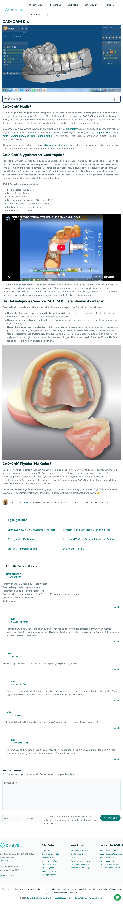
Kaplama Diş (56, 5)
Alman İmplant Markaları (80, 861)
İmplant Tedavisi (36, 5)
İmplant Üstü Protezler (80, 850)
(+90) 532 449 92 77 (10, 875)
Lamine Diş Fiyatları (49, 861)
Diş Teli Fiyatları (48, 868)
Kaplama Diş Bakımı (108, 850)
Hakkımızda (108, 5)
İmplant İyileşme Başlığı (80, 868)
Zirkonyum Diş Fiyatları (51, 854)
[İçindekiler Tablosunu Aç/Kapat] (115, 99)
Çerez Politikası (81, 898)
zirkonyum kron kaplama (55, 145)
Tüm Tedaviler (90, 5)
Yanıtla (117, 607)
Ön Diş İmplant (77, 854)
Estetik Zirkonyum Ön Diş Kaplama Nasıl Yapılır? (32, 530)
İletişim (47, 14)
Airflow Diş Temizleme (109, 864)
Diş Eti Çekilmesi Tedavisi (110, 868)
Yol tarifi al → (5, 861)
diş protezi (71, 129)
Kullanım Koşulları (96, 898)
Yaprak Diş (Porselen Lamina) (23, 548)
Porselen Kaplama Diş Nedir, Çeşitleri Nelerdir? (87, 530)
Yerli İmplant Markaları (80, 864)
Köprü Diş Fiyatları (49, 864)
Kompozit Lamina (107, 861)
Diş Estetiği (73, 5)
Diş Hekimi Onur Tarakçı (25, 502)
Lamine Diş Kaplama (73, 548)
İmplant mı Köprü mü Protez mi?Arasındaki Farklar (88, 539)
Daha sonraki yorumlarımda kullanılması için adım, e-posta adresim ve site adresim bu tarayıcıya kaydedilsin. (70, 820)
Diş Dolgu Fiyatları (49, 875)
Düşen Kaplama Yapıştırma (111, 854)
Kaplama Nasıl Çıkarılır (109, 857)
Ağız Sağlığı (34, 14)
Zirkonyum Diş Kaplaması (21, 539)
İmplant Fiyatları (48, 850)
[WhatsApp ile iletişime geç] (117, 897)
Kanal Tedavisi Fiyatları (51, 871)
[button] (45, 5)
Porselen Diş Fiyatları (50, 857)
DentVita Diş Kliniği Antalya (38, 898)
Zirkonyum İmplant (78, 857)
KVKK (70, 898)
